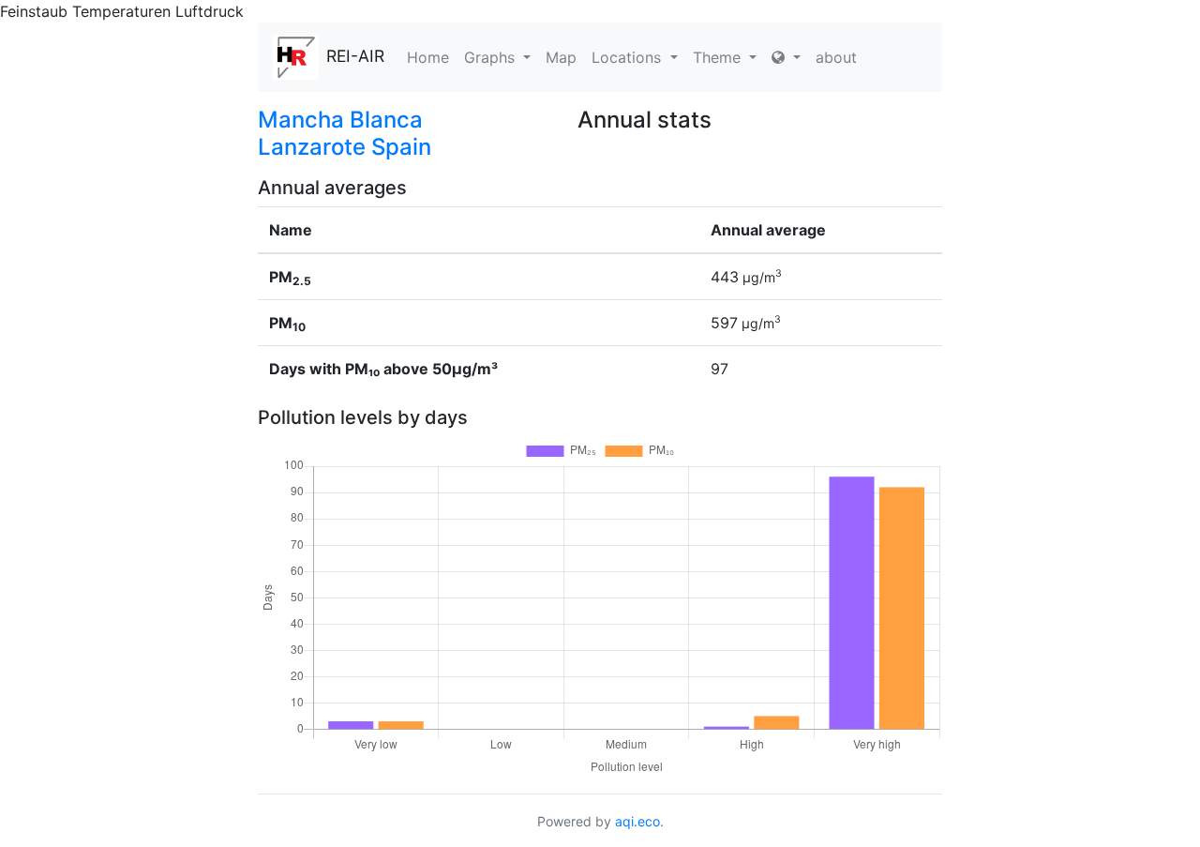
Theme (719, 57)
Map (561, 57)
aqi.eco (637, 821)
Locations (629, 57)
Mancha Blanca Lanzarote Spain (344, 133)
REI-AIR (355, 56)
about (836, 57)
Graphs (491, 57)
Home (428, 57)
